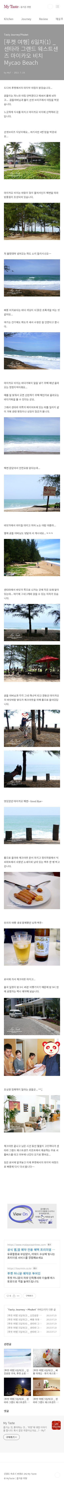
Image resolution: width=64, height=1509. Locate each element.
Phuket (32, 1309)
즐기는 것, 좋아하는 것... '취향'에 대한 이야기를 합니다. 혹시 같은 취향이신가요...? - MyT (25, 1429)
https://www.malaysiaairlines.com (26, 1244)
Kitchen (8, 19)
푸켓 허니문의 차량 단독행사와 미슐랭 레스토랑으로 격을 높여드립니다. (31, 1279)
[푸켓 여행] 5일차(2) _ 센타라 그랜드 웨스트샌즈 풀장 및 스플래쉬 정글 (25, 1333)
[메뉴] (57, 6)
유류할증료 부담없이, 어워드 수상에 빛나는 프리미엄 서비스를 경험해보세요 (31, 1255)
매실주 (59, 19)
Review (43, 19)
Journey (26, 19)
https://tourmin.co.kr (19, 1268)
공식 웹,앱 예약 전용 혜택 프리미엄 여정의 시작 (31, 1249)
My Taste (9, 1423)
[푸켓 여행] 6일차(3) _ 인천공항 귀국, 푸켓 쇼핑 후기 (24, 1317)
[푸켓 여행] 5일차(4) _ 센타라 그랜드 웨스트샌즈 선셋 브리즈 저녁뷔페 (25, 1325)
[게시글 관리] (18, 1295)
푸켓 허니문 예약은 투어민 (24, 1273)
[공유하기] (14, 1295)
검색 (50, 6)
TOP (57, 1475)
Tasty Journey (16, 1309)
